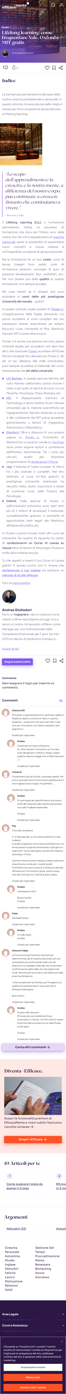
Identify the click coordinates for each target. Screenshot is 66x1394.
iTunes (32, 351)
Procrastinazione (47, 1256)
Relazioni (11, 1285)
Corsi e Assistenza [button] (15, 1325)
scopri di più (10, 649)
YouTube (58, 442)
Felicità (10, 1273)
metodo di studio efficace (20, 575)
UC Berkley (14, 378)
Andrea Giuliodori (17, 610)
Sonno (40, 1273)
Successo (42, 1277)
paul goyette (21, 583)
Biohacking (43, 1269)
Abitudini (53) (16, 1229)
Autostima (12, 1256)
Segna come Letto (17, 662)
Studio (10, 1260)
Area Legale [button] (10, 1314)
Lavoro (10, 1277)
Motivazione (14, 1281)
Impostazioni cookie (33, 1367)
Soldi (8, 1290)
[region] (33, 1365)
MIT (8, 398)
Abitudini (11, 1269)
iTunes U (57, 309)
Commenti (10, 700)
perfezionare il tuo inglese (21, 570)
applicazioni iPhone (44, 462)
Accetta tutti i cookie (33, 1387)
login (29, 683)
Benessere (42, 1264)
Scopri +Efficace (30, 1139)
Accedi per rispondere (23, 735)
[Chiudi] (62, 1341)
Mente (39, 1260)
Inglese (10, 1264)
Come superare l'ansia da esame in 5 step (25, 1186)
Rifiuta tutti (33, 1377)
